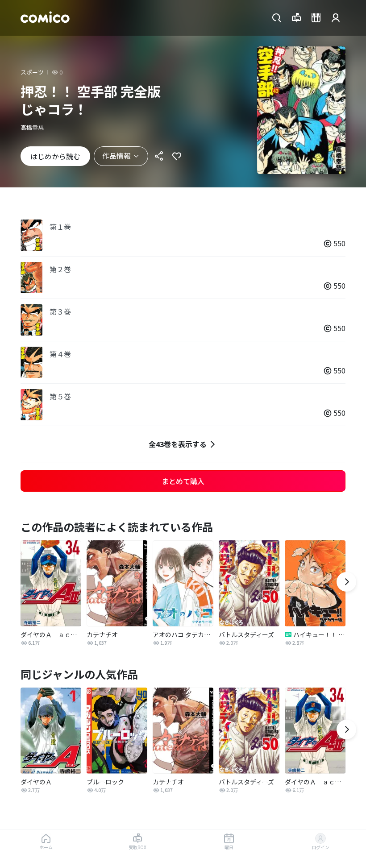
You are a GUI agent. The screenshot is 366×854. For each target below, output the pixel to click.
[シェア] (159, 156)
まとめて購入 (183, 481)
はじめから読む (55, 156)
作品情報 (116, 155)
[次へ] (346, 582)
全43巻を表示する (178, 444)
